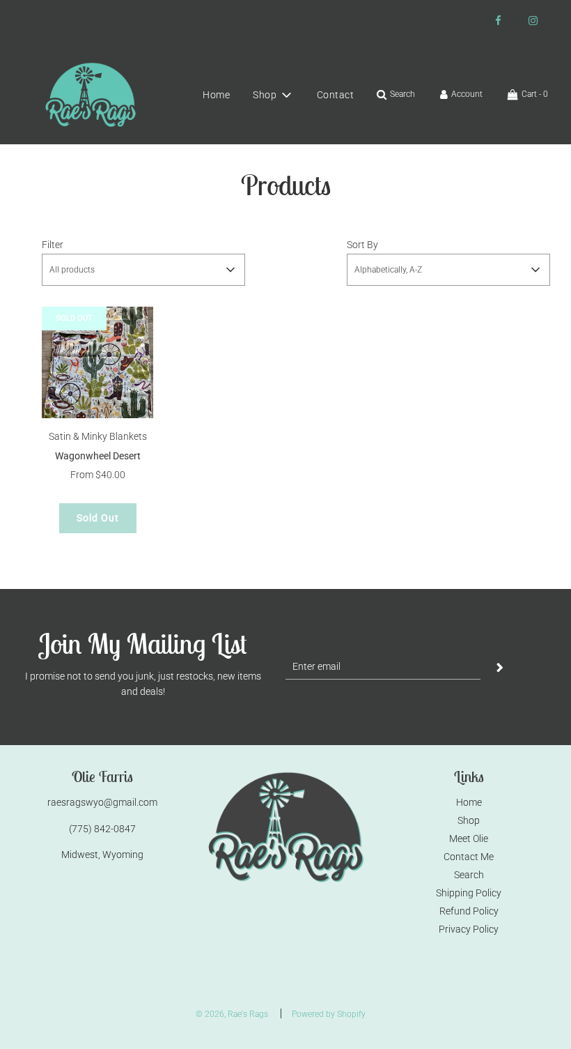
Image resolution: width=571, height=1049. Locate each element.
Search (469, 874)
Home (216, 94)
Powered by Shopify (329, 1014)
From (97, 474)
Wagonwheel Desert (98, 455)
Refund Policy (469, 911)
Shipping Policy (468, 892)
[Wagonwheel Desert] (97, 362)
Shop (468, 820)
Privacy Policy (469, 929)
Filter (52, 244)
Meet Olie (468, 838)
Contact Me (469, 856)
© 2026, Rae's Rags (232, 1014)
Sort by (362, 244)
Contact (335, 94)
